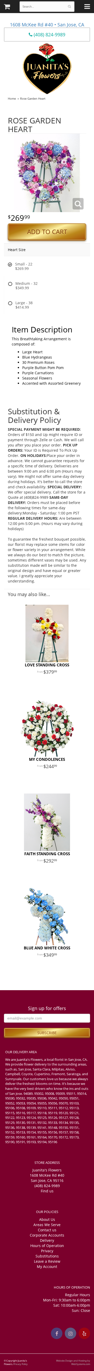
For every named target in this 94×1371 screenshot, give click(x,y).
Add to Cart (47, 232)
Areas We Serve (47, 1224)
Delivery (47, 1240)
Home (12, 98)
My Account (47, 1266)
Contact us (47, 1229)
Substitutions (47, 1256)
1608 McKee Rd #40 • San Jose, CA (47, 24)
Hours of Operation (47, 1245)
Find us (47, 1190)
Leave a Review (47, 1261)
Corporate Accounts (47, 1235)
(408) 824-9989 (48, 34)
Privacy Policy (20, 1364)
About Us (47, 1219)
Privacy (47, 1250)
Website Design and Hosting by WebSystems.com (73, 1362)
